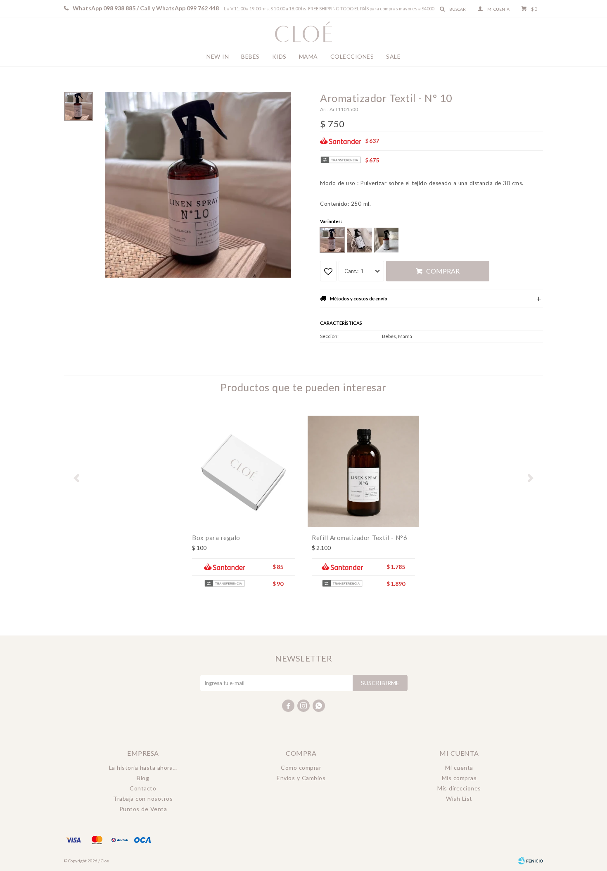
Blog (143, 777)
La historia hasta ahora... (143, 767)
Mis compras (459, 777)
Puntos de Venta (143, 808)
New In (217, 56)
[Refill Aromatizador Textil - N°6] (363, 471)
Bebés (250, 56)
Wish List (459, 798)
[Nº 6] (386, 240)
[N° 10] (332, 240)
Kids (279, 56)
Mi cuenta (459, 767)
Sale (393, 56)
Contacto (143, 788)
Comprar (443, 271)
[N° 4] (359, 240)
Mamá (308, 56)
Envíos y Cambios (301, 777)
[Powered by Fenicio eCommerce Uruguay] (530, 860)
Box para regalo (216, 537)
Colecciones (352, 56)
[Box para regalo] (243, 471)
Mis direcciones (459, 788)
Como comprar (301, 767)
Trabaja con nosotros (143, 798)
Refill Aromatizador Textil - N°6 (359, 537)
